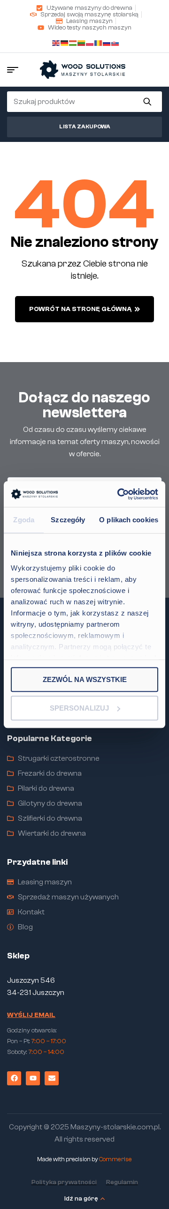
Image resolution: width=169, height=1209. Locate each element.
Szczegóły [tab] (68, 520)
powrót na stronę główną (80, 309)
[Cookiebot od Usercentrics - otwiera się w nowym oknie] (119, 494)
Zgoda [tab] (23, 520)
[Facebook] (14, 1078)
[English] (56, 41)
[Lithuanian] (81, 41)
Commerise (115, 1159)
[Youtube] (33, 1078)
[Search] (147, 101)
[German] (65, 41)
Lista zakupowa (84, 126)
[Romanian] (98, 41)
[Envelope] (52, 1078)
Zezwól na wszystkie (85, 679)
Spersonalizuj (79, 708)
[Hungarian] (73, 41)
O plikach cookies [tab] (128, 520)
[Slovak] (115, 41)
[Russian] (107, 41)
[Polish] (90, 41)
